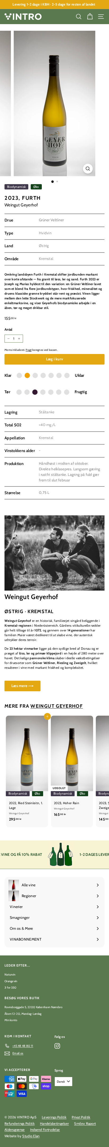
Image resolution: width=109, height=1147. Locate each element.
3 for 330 (10, 987)
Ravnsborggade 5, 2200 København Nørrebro (33, 1007)
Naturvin (9, 974)
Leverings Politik (54, 1117)
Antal (8, 329)
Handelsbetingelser (54, 1123)
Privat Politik (81, 1117)
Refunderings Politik (19, 1123)
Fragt (29, 350)
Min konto (10, 1020)
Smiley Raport (85, 1123)
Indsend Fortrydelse (45, 1129)
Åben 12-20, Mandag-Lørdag (23, 1014)
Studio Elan (30, 1136)
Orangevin (10, 981)
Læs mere (19, 685)
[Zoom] (88, 169)
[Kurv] (90, 16)
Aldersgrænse (14, 1129)
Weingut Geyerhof (21, 204)
